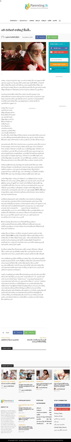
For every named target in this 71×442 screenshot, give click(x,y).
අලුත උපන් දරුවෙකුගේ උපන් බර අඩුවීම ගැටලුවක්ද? (44, 384)
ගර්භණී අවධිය (39, 381)
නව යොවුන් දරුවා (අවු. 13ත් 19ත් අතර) (26, 382)
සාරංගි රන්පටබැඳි (43, 387)
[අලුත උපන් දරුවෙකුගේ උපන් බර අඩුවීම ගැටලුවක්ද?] (44, 375)
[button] (60, 21)
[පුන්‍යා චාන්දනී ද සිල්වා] (3, 37)
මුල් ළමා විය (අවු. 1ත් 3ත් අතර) (8, 381)
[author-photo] (2, 386)
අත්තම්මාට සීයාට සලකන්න (10, 340)
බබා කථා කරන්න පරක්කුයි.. (8, 383)
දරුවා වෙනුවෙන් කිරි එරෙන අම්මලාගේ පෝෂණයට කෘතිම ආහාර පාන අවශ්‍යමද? (61, 385)
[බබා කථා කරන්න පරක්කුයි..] (9, 375)
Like (66, 48)
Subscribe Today (59, 64)
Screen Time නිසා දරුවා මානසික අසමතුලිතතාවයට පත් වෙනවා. (26, 386)
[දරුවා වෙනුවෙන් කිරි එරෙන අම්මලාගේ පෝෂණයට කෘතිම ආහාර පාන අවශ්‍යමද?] (62, 375)
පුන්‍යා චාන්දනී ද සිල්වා (12, 37)
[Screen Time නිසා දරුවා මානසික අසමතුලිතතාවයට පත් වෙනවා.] (27, 375)
